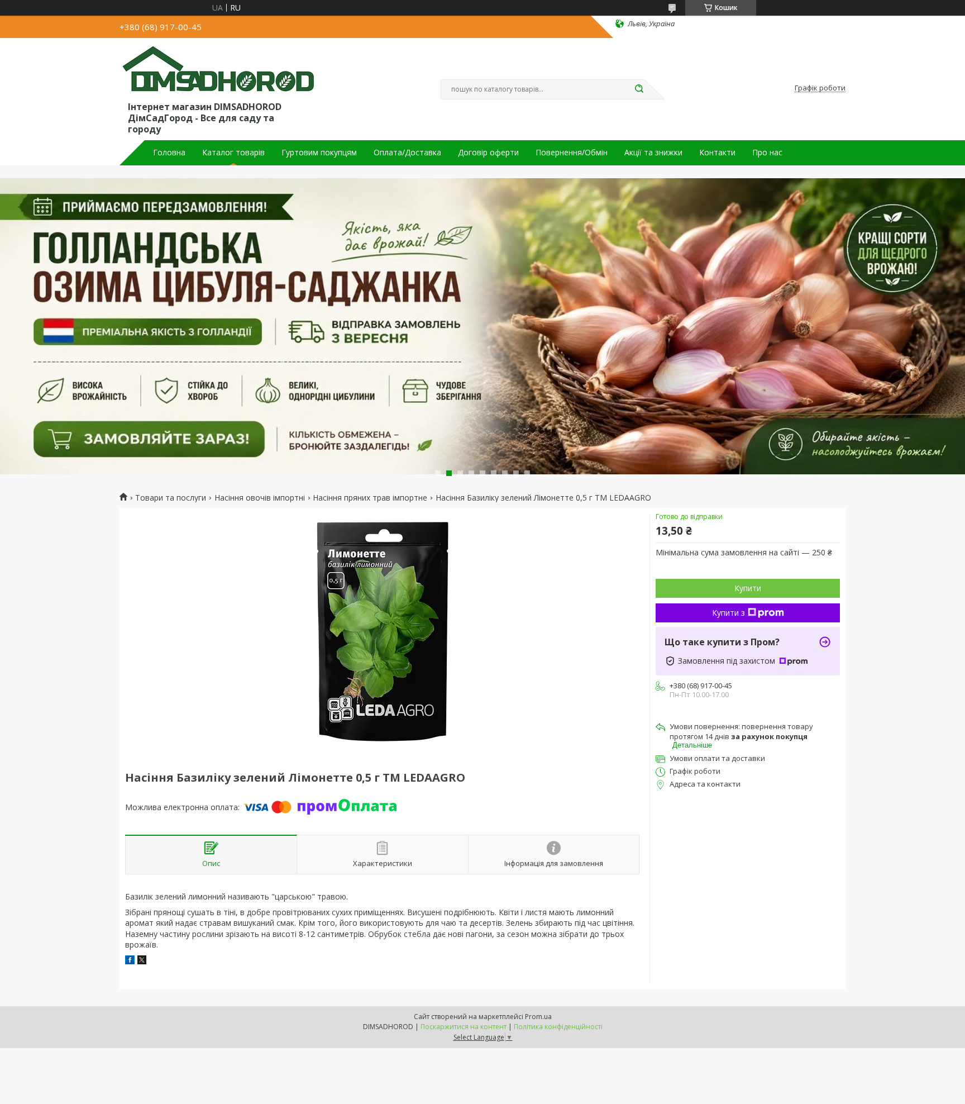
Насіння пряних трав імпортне (370, 498)
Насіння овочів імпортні (259, 498)
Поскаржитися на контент (464, 1026)
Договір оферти (488, 152)
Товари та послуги (170, 498)
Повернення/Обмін (572, 152)
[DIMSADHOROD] (217, 71)
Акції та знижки (653, 152)
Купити (747, 588)
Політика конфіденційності (558, 1026)
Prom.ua (538, 1016)
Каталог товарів (233, 152)
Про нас (767, 152)
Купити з (728, 612)
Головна (169, 152)
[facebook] (130, 961)
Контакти (717, 152)
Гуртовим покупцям (319, 152)
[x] (141, 961)
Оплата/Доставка (407, 152)
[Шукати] (639, 89)
